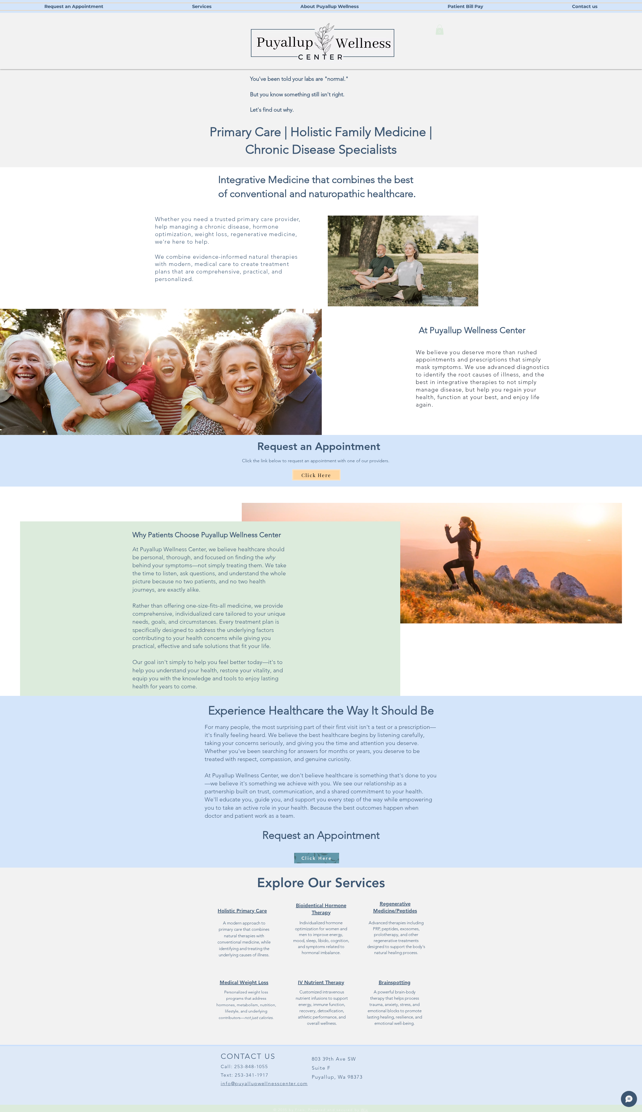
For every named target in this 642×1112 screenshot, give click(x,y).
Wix (364, 1109)
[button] (439, 30)
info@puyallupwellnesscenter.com (264, 1083)
